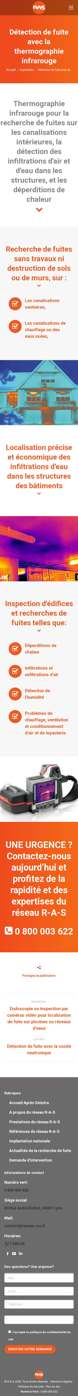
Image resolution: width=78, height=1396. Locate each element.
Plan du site (53, 1386)
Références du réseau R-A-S (34, 1131)
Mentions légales (61, 1381)
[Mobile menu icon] (71, 7)
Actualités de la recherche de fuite (40, 1150)
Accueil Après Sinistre (29, 1102)
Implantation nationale (29, 1141)
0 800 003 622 (44, 931)
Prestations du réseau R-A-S (34, 1122)
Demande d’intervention (30, 1160)
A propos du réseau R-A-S (32, 1112)
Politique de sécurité (31, 1386)
